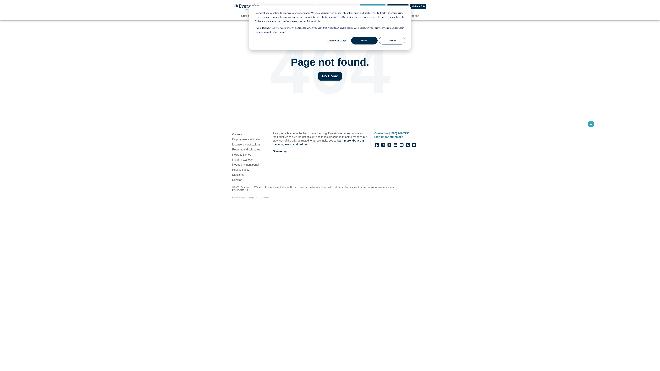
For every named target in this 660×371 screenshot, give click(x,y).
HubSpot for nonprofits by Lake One (254, 197)
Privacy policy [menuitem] (240, 169)
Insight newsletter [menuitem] (243, 159)
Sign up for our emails (388, 137)
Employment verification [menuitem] (246, 139)
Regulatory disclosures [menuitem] (246, 149)
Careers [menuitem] (237, 134)
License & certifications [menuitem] (246, 144)
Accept (364, 40)
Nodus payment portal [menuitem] (245, 164)
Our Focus (247, 15)
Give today (280, 151)
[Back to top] (591, 124)
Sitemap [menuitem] (237, 179)
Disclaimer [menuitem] (238, 174)
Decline (392, 40)
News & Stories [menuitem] (241, 154)
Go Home (330, 76)
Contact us (381, 133)
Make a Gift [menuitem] (418, 6)
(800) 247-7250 (400, 133)
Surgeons (413, 15)
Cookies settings (336, 40)
